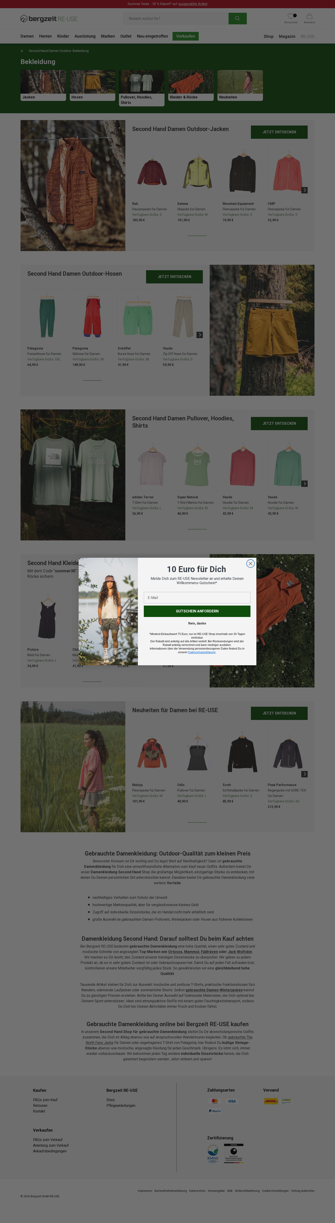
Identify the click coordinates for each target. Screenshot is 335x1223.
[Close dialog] (251, 564)
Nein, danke (197, 623)
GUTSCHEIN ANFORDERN (197, 611)
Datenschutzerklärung (202, 652)
